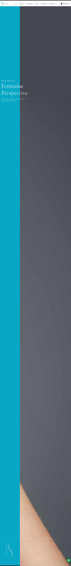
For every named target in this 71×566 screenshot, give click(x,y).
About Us (22, 3)
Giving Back (44, 3)
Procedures (30, 3)
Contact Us (52, 3)
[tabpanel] (35, 283)
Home (15, 3)
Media (36, 3)
